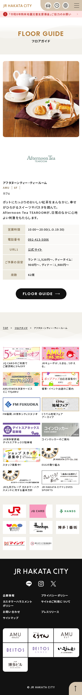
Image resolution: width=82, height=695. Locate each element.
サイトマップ (10, 618)
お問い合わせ (11, 611)
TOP (5, 328)
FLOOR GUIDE (38, 293)
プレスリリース (50, 611)
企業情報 (8, 595)
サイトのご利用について (56, 601)
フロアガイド (21, 328)
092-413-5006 (38, 239)
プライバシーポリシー (54, 595)
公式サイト (35, 249)
